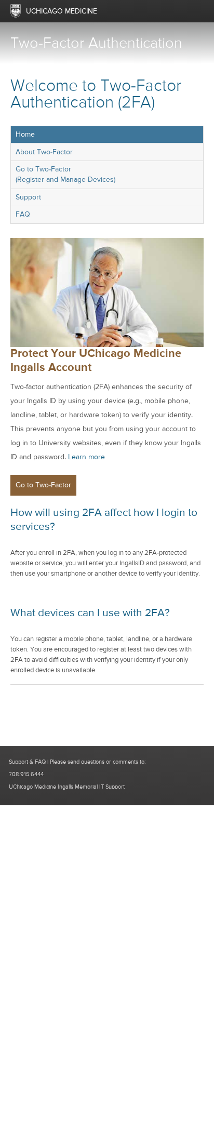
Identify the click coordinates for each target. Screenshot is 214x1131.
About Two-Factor (44, 152)
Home (25, 134)
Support (28, 197)
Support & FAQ (27, 762)
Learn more (86, 457)
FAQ (23, 214)
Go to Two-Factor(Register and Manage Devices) (65, 174)
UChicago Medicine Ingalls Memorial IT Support (67, 787)
